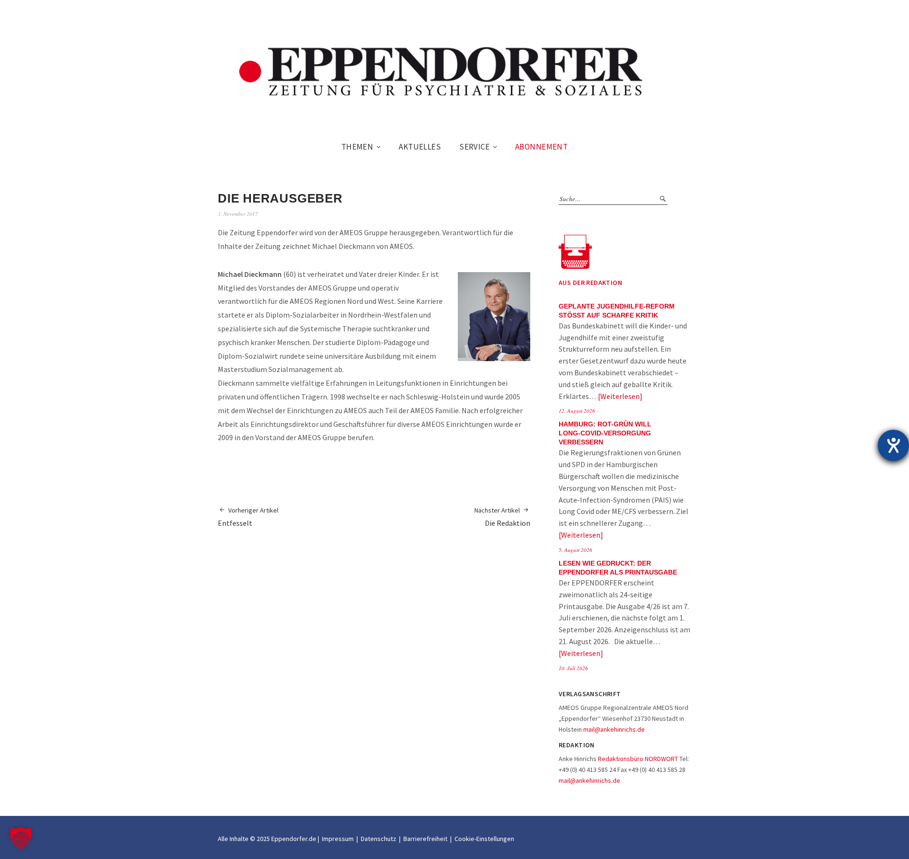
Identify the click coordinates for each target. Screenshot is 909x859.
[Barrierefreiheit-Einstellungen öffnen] (893, 445)
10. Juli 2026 (573, 668)
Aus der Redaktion (590, 282)
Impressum (338, 838)
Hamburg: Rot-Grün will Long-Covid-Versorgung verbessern (605, 433)
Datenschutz (378, 838)
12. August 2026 (577, 410)
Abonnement (541, 147)
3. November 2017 (238, 213)
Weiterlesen (620, 396)
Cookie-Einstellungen (484, 838)
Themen (357, 147)
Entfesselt (248, 517)
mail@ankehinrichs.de (614, 729)
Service (474, 147)
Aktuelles (420, 147)
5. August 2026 (575, 549)
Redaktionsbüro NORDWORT (638, 758)
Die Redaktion (502, 517)
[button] (21, 838)
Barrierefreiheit (425, 838)
